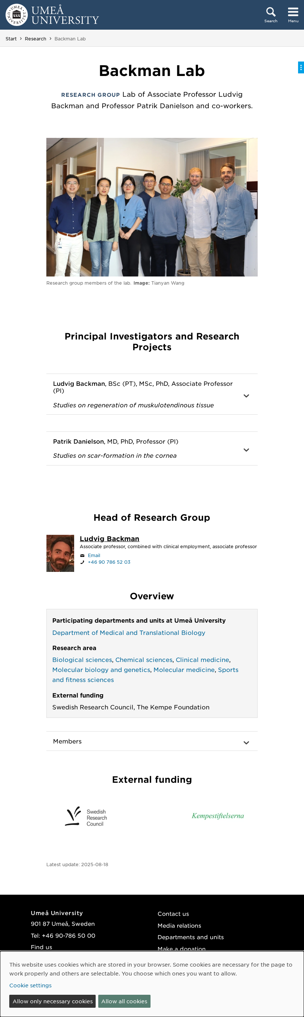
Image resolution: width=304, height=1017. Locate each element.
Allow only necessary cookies (53, 1001)
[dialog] (152, 984)
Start (11, 39)
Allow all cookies (124, 1001)
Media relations (179, 925)
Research (35, 39)
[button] (151, 394)
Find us (41, 946)
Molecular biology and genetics (101, 669)
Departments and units (191, 936)
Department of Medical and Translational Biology (128, 632)
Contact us (173, 913)
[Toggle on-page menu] (301, 67)
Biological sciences (82, 659)
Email (94, 555)
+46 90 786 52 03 (109, 562)
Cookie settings (30, 985)
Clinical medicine (202, 659)
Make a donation (182, 948)
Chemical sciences (143, 659)
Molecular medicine (184, 669)
